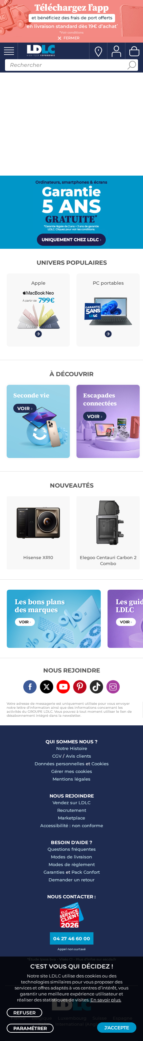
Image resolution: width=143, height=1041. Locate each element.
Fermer (71, 38)
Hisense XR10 (38, 557)
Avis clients (78, 756)
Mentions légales (71, 779)
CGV (57, 756)
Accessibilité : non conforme (71, 825)
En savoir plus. (105, 999)
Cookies (100, 763)
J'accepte (116, 1028)
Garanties (54, 872)
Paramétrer (30, 1028)
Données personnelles (59, 763)
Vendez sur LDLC (71, 802)
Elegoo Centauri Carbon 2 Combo (108, 560)
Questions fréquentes (72, 849)
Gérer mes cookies (71, 771)
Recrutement (71, 810)
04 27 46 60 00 (71, 939)
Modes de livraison (71, 856)
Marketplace (71, 817)
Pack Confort (86, 872)
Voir (25, 408)
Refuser (24, 1013)
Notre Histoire (71, 748)
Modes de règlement (72, 864)
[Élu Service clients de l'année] (71, 926)
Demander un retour (71, 879)
